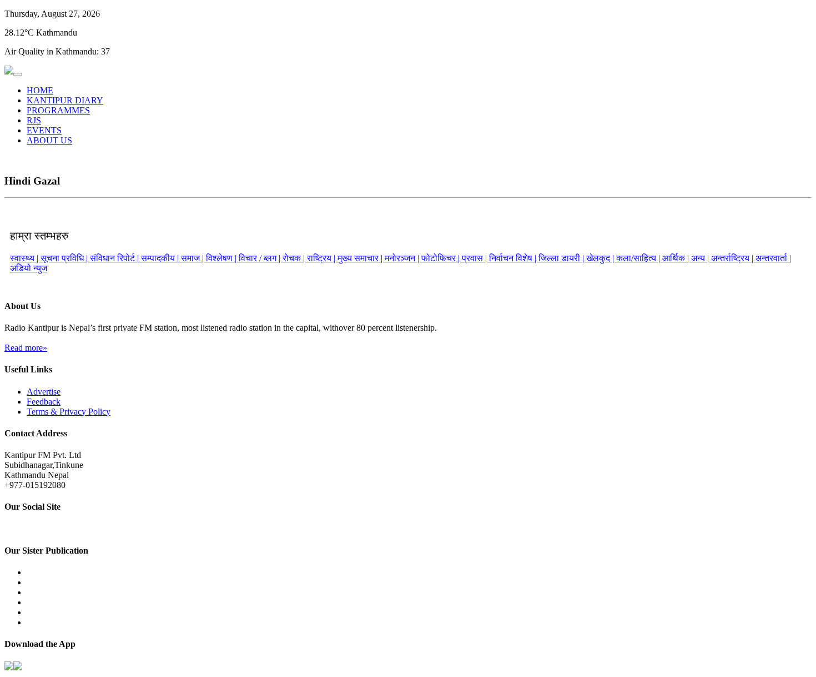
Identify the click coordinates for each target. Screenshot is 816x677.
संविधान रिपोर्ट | (115, 258)
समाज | (193, 258)
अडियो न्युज (28, 268)
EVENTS (44, 130)
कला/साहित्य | (639, 258)
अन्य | (701, 258)
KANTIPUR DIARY (65, 100)
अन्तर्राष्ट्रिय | (733, 258)
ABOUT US (49, 140)
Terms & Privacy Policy (68, 411)
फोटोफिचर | (441, 258)
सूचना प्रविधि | (65, 258)
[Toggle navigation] (17, 74)
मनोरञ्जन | (403, 258)
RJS (34, 120)
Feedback (44, 401)
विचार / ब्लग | (261, 258)
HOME (40, 90)
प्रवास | (475, 258)
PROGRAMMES (58, 110)
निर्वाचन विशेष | (513, 258)
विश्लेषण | (222, 258)
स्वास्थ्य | (25, 258)
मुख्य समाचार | (361, 258)
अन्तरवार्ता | (773, 258)
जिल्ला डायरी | (562, 258)
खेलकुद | (601, 258)
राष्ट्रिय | (322, 258)
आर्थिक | (676, 258)
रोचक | (295, 258)
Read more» (25, 347)
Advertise (44, 391)
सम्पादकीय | (161, 258)
